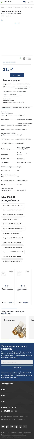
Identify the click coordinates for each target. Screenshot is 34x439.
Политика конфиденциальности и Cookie (13, 435)
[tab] (6, 107)
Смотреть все (5, 313)
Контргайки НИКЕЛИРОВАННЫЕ (13, 205)
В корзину (10, 302)
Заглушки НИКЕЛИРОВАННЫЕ (12, 210)
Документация (17, 107)
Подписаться (17, 367)
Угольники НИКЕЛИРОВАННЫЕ (12, 247)
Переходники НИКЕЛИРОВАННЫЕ (13, 228)
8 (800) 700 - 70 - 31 (9, 408)
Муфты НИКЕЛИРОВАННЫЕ (11, 219)
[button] (15, 23)
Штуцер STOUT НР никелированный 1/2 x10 (23, 289)
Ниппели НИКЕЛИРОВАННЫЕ (12, 224)
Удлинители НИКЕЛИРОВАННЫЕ (13, 252)
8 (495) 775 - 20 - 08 (9, 411)
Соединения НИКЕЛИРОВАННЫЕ (13, 238)
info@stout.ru (21, 419)
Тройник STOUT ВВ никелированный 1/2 (7, 288)
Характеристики (6, 107)
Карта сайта (27, 432)
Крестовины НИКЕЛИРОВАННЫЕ (13, 214)
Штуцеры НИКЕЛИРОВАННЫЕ (12, 261)
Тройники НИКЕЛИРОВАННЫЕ (12, 242)
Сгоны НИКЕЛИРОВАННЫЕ (11, 233)
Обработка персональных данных (11, 437)
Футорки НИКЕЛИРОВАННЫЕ (12, 256)
